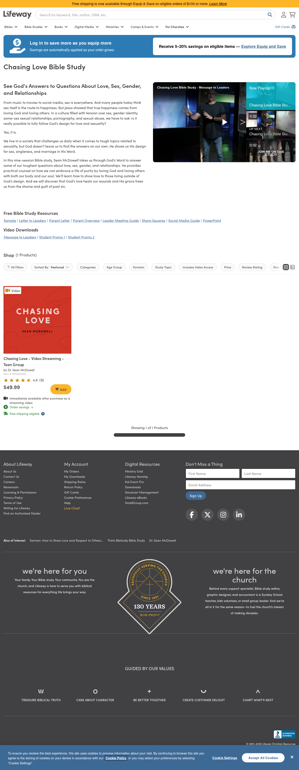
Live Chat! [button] (72, 508)
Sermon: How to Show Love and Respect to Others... (66, 540)
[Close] (292, 757)
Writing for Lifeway (17, 508)
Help (67, 503)
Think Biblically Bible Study (126, 540)
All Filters (17, 267)
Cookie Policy (116, 758)
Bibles (8, 26)
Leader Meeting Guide (121, 220)
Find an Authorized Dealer (22, 513)
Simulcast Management (142, 492)
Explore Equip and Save (263, 46)
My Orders (71, 471)
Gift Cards (71, 492)
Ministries (112, 26)
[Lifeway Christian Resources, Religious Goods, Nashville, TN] (284, 734)
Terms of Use (12, 503)
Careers (9, 482)
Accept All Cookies (263, 757)
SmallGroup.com (136, 503)
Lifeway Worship (136, 476)
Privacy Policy (13, 497)
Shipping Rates (75, 482)
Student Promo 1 (52, 237)
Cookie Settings (224, 757)
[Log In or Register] (284, 14)
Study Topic (163, 267)
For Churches (174, 26)
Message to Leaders (20, 237)
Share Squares (153, 220)
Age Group (114, 267)
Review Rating (252, 267)
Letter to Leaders (32, 220)
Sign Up (196, 495)
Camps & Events (142, 26)
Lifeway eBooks (136, 497)
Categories (88, 267)
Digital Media (84, 26)
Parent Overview (86, 220)
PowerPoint (212, 220)
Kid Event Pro (134, 482)
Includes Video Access (198, 267)
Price (227, 267)
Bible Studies (34, 26)
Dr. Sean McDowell (162, 540)
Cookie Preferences (77, 497)
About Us (10, 471)
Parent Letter (59, 220)
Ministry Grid (134, 471)
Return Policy (73, 487)
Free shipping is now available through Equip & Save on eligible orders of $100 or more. (149, 3)
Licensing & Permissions (20, 492)
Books (59, 26)
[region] (149, 757)
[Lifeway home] (18, 15)
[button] (270, 96)
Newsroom (11, 487)
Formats (138, 267)
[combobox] (155, 14)
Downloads (133, 487)
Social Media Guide (184, 220)
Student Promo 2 (81, 237)
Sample (10, 220)
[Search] (269, 14)
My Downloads (74, 476)
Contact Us (11, 476)
